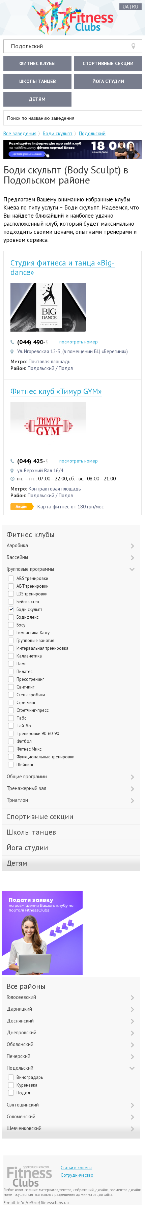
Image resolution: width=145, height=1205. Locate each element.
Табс (21, 718)
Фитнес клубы (37, 63)
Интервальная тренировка (42, 648)
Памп (22, 664)
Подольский (27, 46)
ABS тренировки (32, 578)
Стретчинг (26, 702)
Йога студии (108, 81)
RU (135, 6)
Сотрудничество (77, 1175)
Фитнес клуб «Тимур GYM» (56, 391)
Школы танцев (37, 81)
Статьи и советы (76, 1168)
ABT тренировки (33, 586)
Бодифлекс (27, 617)
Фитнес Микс (29, 749)
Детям (37, 99)
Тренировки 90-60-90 (38, 733)
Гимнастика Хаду (33, 633)
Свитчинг (25, 687)
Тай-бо (24, 726)
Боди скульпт (57, 133)
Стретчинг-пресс (33, 710)
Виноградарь (30, 1077)
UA (125, 6)
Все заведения (19, 133)
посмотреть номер (78, 342)
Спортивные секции (108, 63)
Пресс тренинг (30, 679)
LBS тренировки (32, 594)
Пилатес (24, 671)
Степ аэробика (31, 695)
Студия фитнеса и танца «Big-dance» (62, 267)
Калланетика (29, 656)
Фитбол (24, 741)
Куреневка (27, 1085)
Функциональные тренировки (46, 757)
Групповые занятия (35, 640)
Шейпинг (25, 764)
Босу (21, 625)
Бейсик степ (28, 602)
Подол (23, 1093)
